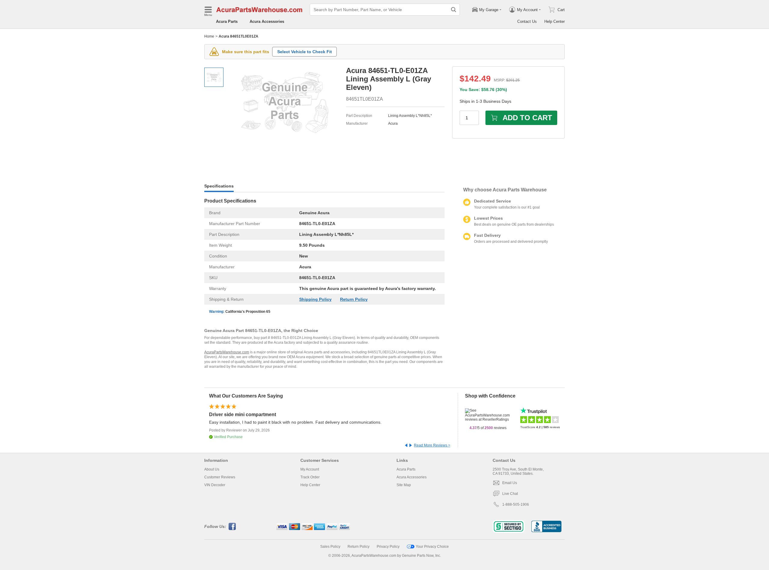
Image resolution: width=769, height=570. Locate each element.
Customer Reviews (219, 477)
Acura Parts (227, 21)
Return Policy (354, 299)
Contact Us (527, 21)
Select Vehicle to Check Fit (304, 51)
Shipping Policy (315, 299)
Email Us (509, 483)
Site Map (404, 485)
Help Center (554, 21)
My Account (309, 469)
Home (209, 36)
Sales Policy (330, 546)
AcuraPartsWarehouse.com (226, 352)
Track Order (310, 477)
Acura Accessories (267, 21)
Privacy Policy (388, 546)
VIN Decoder (214, 485)
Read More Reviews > (432, 445)
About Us (211, 469)
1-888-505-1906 (515, 504)
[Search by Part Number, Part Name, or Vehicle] (453, 9)
